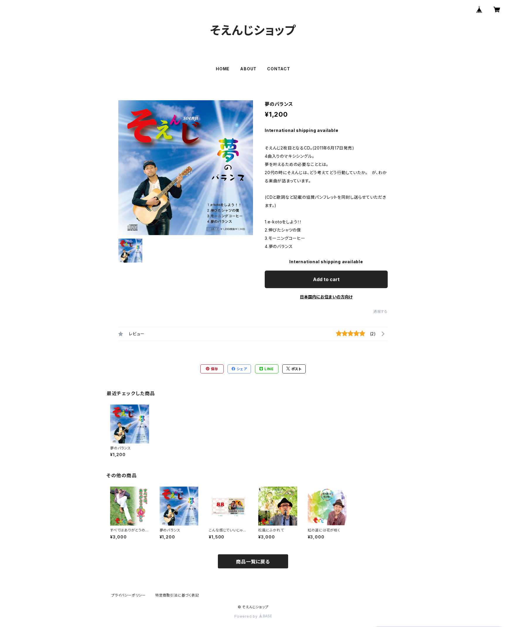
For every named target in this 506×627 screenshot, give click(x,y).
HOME (223, 68)
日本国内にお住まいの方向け (326, 296)
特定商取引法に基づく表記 (177, 595)
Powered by (246, 616)
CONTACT (278, 68)
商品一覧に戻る (253, 562)
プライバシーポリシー (128, 595)
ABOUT (248, 68)
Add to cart (326, 279)
